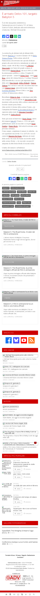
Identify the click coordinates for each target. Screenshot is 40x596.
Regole (24, 555)
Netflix (18, 8)
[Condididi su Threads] (11, 36)
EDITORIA (16, 483)
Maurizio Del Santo (15, 136)
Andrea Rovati (16, 114)
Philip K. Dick (15, 97)
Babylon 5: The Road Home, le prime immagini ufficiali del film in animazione (19, 269)
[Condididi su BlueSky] (7, 36)
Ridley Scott (11, 8)
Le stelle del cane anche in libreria (25, 485)
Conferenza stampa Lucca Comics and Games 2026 (20, 543)
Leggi (19, 469)
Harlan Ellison (15, 70)
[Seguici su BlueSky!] (16, 340)
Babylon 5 (11, 55)
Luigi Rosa (6, 195)
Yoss (31, 90)
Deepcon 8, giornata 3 (10, 386)
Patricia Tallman (7, 199)
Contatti (20, 557)
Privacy (18, 555)
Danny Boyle (13, 126)
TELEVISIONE (9, 226)
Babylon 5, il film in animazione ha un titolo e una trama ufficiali (18, 305)
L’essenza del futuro (8, 90)
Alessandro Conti (30, 99)
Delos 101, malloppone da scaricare (15, 369)
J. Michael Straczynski (9, 192)
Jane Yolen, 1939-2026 (21, 474)
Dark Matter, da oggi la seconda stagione (17, 418)
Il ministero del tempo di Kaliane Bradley (25, 498)
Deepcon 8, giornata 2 (10, 394)
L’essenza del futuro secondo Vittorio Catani (18, 378)
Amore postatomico (10, 409)
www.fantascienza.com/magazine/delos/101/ (17, 150)
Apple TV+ (3, 8)
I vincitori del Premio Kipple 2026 (14, 426)
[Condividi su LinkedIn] (19, 36)
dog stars (32, 8)
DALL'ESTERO (17, 472)
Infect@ (13, 121)
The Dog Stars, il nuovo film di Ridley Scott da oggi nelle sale (20, 436)
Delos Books (11, 161)
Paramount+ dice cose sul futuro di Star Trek (25, 509)
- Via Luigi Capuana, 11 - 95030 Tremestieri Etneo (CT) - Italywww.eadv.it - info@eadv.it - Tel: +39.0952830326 (22, 580)
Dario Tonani (26, 118)
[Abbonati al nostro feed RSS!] (31, 340)
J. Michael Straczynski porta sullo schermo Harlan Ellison (19, 360)
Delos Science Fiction (17, 188)
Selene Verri (24, 75)
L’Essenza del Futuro (9, 202)
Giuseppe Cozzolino (26, 112)
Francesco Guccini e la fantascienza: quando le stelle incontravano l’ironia (24, 464)
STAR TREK (16, 506)
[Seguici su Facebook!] (8, 340)
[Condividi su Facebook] (4, 36)
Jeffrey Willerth (24, 83)
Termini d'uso (10, 555)
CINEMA (7, 298)
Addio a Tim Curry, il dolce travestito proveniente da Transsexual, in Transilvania (19, 448)
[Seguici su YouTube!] (23, 340)
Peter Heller (25, 8)
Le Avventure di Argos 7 (26, 109)
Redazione (13, 40)
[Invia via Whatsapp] (15, 36)
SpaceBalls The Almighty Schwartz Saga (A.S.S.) (17, 532)
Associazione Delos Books (18, 568)
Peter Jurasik (14, 83)
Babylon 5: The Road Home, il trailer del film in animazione (19, 233)
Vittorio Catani (10, 88)
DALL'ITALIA (16, 460)
